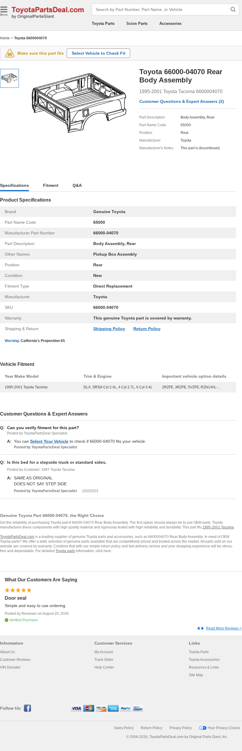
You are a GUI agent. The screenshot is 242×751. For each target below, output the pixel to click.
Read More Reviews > (224, 628)
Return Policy (147, 328)
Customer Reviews (15, 660)
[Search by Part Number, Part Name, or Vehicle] (233, 9)
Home (5, 38)
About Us (7, 652)
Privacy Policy (180, 728)
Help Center (104, 667)
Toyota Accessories (204, 660)
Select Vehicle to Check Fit (98, 53)
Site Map (196, 675)
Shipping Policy (109, 328)
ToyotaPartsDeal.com (17, 537)
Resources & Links (204, 667)
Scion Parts (137, 23)
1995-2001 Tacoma (218, 527)
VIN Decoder (10, 667)
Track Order (103, 660)
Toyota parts (65, 551)
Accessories (170, 23)
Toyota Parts (103, 23)
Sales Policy (124, 728)
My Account (103, 652)
